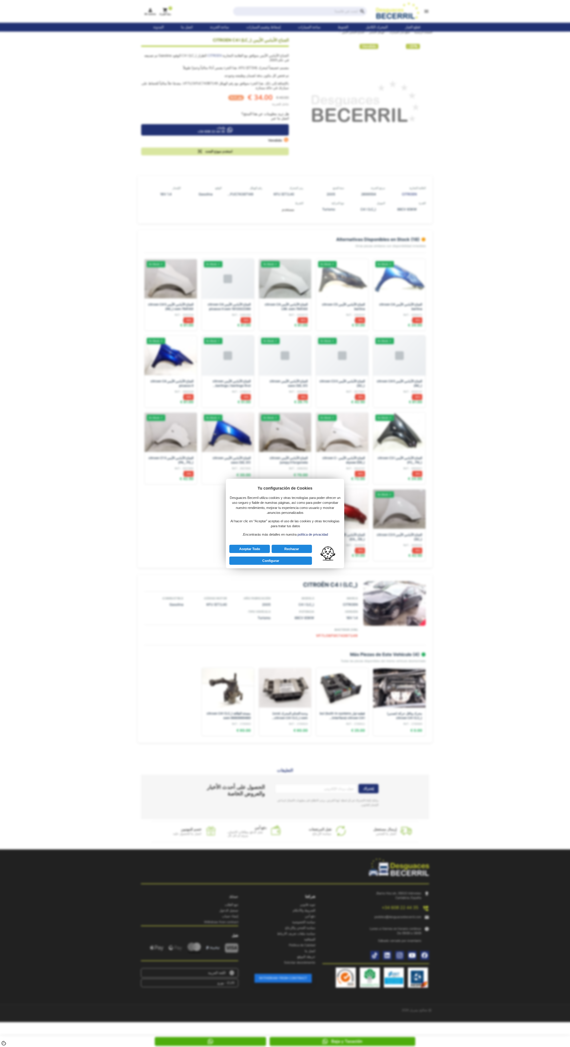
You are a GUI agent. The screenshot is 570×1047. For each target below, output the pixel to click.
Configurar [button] (270, 561)
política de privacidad (312, 534)
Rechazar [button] (291, 549)
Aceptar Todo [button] (249, 549)
